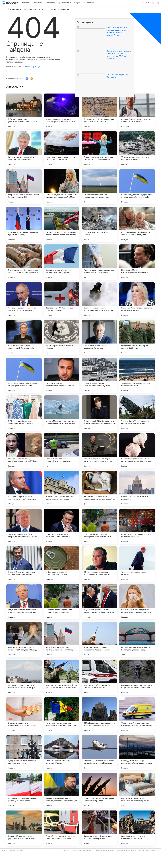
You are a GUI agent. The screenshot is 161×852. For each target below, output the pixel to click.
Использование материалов (126, 850)
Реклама (20, 850)
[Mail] (3, 3)
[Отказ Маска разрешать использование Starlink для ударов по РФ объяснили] (61, 526)
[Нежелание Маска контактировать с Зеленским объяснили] (137, 262)
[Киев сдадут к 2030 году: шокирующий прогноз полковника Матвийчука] (137, 752)
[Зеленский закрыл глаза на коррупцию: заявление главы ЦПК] (61, 790)
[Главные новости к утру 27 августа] (99, 224)
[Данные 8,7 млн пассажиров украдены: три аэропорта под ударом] (24, 828)
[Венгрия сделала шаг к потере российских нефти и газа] (61, 488)
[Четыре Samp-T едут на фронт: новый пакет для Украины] (137, 413)
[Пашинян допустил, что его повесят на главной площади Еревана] (24, 488)
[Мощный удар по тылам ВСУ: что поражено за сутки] (137, 526)
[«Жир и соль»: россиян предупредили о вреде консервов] (61, 564)
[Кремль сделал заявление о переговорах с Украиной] (24, 149)
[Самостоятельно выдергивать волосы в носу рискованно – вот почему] (137, 601)
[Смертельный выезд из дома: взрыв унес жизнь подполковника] (137, 715)
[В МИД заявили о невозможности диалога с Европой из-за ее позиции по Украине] (99, 715)
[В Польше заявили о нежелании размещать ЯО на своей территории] (24, 790)
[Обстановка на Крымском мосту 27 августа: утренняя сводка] (137, 639)
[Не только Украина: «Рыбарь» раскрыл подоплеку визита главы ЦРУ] (99, 451)
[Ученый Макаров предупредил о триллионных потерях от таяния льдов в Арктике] (61, 413)
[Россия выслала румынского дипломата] (137, 488)
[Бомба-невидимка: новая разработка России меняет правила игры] (99, 639)
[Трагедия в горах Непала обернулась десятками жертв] (99, 526)
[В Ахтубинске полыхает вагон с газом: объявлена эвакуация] (61, 828)
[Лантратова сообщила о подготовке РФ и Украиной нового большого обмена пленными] (24, 337)
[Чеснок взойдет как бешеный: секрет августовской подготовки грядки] (137, 451)
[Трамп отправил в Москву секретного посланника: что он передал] (24, 526)
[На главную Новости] (11, 3)
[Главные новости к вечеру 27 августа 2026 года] (137, 337)
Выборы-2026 (16, 9)
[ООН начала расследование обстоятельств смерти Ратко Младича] (99, 564)
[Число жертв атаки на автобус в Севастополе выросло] (61, 149)
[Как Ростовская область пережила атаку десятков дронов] (99, 300)
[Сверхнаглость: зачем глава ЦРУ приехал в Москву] (24, 224)
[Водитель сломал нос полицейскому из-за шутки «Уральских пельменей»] (61, 451)
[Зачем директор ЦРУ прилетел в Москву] (61, 337)
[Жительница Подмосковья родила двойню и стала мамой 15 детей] (99, 488)
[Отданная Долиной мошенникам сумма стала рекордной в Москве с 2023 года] (61, 186)
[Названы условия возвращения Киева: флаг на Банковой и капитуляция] (24, 375)
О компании (11, 850)
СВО (46, 9)
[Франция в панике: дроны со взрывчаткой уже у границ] (61, 262)
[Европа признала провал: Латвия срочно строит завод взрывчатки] (61, 224)
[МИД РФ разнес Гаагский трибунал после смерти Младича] (61, 639)
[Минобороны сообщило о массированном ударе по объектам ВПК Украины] (99, 186)
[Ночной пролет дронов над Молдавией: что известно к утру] (61, 715)
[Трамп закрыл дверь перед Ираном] (137, 564)
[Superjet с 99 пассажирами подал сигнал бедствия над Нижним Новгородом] (99, 752)
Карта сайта (155, 850)
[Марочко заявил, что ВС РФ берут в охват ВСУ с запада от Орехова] (61, 677)
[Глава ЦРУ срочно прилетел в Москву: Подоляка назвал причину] (24, 564)
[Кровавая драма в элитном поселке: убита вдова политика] (61, 111)
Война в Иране (33, 9)
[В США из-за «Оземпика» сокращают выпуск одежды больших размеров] (24, 413)
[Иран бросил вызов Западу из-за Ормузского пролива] (99, 790)
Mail (3, 850)
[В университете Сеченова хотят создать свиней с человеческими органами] (24, 262)
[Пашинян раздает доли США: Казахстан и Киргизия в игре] (24, 677)
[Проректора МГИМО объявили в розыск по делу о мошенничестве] (99, 413)
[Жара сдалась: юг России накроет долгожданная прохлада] (99, 828)
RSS (58, 850)
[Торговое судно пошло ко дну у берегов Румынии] (137, 375)
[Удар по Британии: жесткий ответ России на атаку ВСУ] (24, 186)
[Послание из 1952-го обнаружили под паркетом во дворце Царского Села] (99, 111)
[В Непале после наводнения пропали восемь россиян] (61, 601)
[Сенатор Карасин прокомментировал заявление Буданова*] (61, 375)
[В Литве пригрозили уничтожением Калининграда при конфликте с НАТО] (24, 111)
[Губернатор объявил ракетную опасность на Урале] (24, 752)
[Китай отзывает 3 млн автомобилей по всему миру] (99, 375)
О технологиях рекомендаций (81, 850)
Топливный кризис (61, 9)
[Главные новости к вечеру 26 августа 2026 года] (61, 752)
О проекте (65, 850)
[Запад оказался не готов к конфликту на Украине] (137, 828)
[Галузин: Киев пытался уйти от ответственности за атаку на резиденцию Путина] (24, 601)
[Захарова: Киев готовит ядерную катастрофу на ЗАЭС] (137, 300)
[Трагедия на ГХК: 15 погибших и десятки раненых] (61, 300)
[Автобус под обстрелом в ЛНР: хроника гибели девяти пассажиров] (99, 677)
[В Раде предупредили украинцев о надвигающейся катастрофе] (137, 186)
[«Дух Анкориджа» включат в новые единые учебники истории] (99, 601)
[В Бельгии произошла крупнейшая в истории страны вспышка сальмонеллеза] (24, 715)
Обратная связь (143, 850)
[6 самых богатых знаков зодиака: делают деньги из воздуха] (137, 111)
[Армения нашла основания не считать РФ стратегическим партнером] (24, 300)
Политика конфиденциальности (104, 850)
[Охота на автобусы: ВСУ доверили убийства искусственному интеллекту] (99, 337)
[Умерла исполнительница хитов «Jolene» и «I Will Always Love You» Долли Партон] (99, 149)
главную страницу (31, 66)
